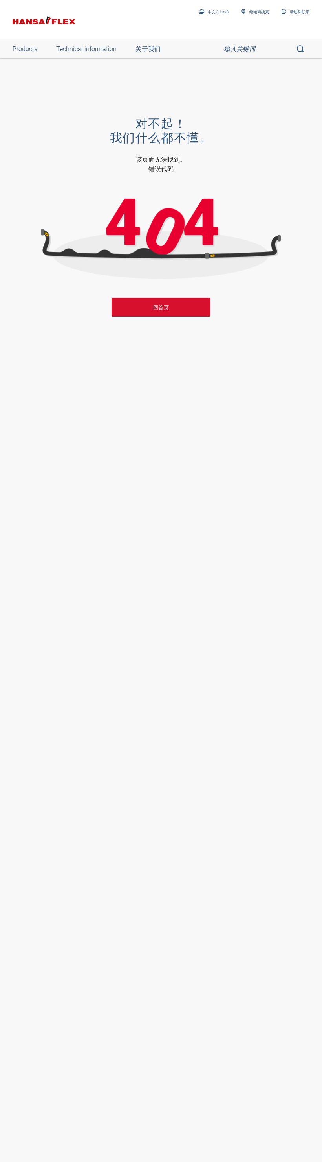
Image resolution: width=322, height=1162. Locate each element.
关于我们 (148, 48)
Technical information (86, 48)
